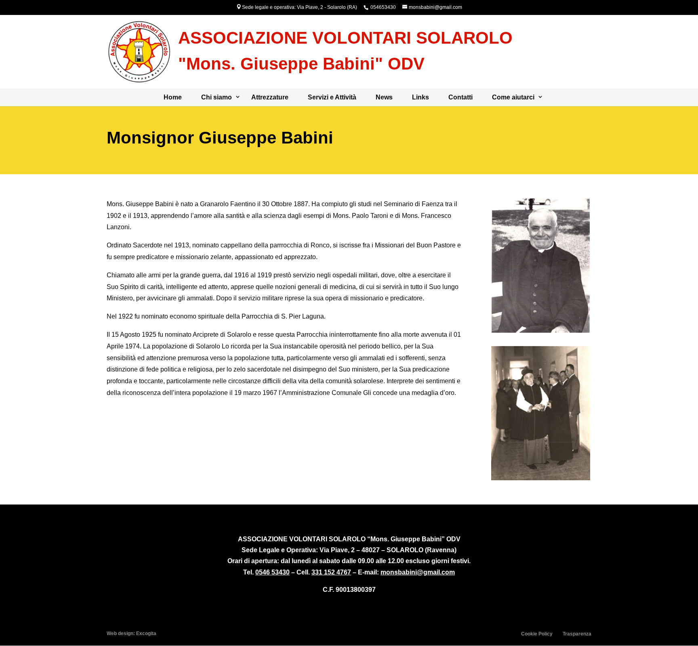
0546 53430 (272, 572)
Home (173, 97)
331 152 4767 (331, 572)
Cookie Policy (537, 634)
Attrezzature (269, 97)
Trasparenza (577, 634)
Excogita (146, 633)
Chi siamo (216, 97)
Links (420, 97)
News (384, 97)
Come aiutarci (513, 97)
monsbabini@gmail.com (418, 572)
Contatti (460, 97)
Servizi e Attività (332, 97)
